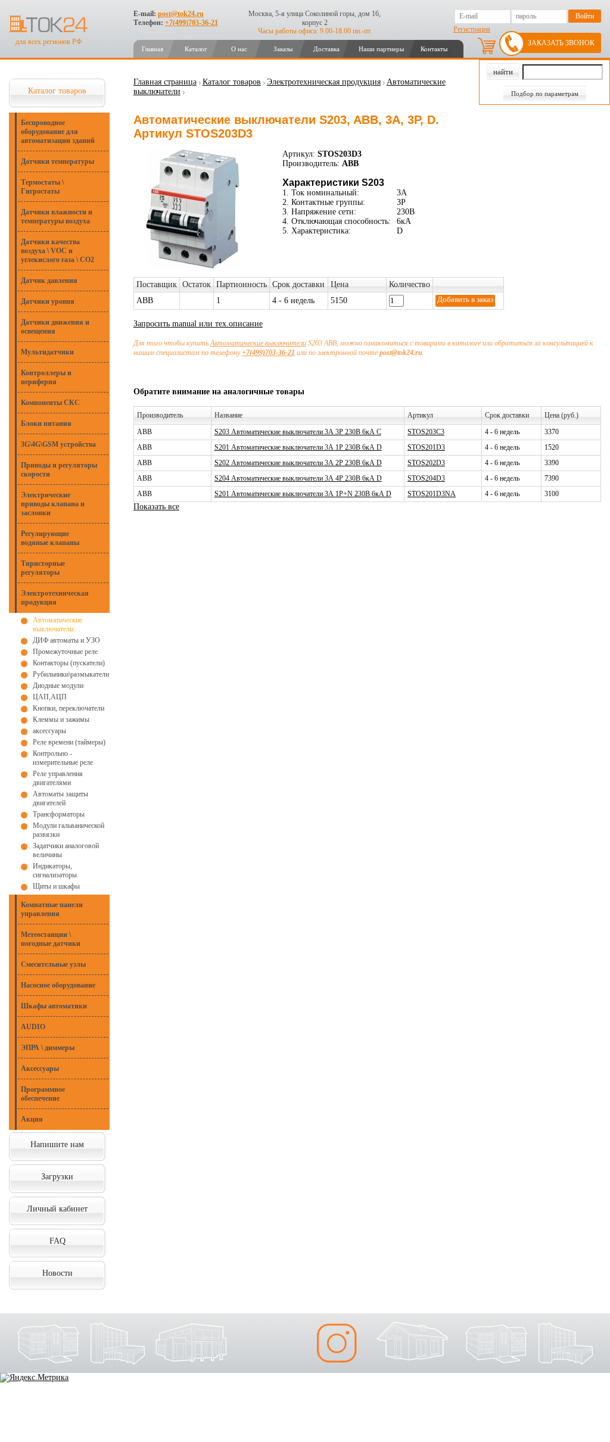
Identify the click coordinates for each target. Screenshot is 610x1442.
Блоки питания (46, 423)
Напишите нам (57, 1144)
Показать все (156, 506)
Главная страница (165, 81)
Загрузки (57, 1176)
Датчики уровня (47, 301)
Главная (152, 48)
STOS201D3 (426, 447)
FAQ (57, 1241)
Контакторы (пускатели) (69, 663)
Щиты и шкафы (56, 886)
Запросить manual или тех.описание (198, 323)
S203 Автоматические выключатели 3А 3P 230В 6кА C (297, 432)
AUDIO (33, 1027)
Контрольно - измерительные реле (63, 758)
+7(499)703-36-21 (191, 22)
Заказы (282, 48)
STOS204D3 (426, 478)
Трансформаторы (59, 814)
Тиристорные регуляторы (43, 568)
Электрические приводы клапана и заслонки (53, 504)
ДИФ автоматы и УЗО (66, 640)
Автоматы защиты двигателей (60, 798)
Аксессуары (40, 1068)
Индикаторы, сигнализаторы (55, 870)
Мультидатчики (47, 352)
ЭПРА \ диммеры (47, 1048)
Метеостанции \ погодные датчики (50, 939)
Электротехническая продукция (55, 597)
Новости (57, 1273)
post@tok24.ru (181, 14)
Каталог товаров (57, 90)
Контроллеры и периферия (46, 377)
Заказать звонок (561, 43)
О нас (239, 48)
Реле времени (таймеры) (69, 742)
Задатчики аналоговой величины (66, 850)
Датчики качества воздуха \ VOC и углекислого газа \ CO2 (57, 251)
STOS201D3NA (431, 494)
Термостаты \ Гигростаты (42, 186)
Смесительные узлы (53, 964)
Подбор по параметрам (544, 93)
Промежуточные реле (65, 651)
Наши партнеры (381, 48)
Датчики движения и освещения (55, 326)
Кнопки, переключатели (68, 708)
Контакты (434, 48)
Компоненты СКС (50, 402)
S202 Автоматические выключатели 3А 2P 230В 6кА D (298, 463)
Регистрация (471, 29)
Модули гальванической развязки (68, 830)
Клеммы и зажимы (61, 719)
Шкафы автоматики (54, 1006)
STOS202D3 (426, 463)
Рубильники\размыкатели (71, 674)
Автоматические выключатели (57, 624)
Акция (32, 1119)
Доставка (326, 48)
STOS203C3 (425, 432)
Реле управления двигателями (58, 778)
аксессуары (49, 731)
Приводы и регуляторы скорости (59, 469)
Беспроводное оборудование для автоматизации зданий (58, 132)
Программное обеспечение (43, 1093)
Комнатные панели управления (52, 909)
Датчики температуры (57, 161)
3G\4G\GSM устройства (58, 444)
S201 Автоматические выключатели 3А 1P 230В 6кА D (298, 447)
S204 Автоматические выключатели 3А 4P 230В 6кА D (298, 478)
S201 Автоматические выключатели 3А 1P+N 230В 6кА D (302, 494)
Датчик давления (49, 280)
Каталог (196, 48)
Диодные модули (58, 685)
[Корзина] (487, 46)
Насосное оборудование (58, 985)
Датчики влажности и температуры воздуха (56, 216)
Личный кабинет (57, 1208)
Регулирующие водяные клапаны (50, 538)
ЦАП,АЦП (50, 697)
